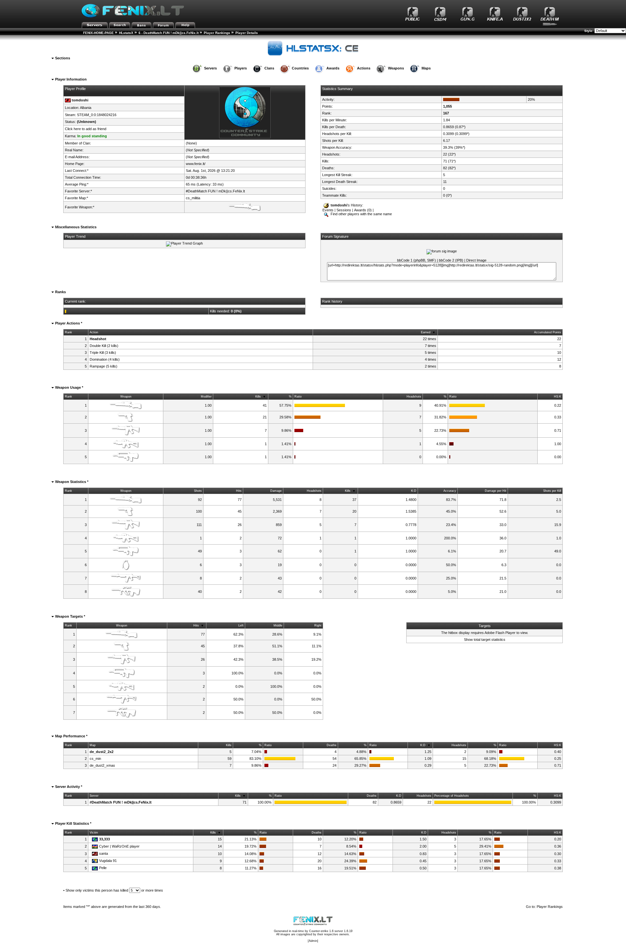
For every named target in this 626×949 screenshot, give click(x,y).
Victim (94, 832)
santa (103, 853)
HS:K (557, 396)
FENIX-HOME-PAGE (98, 33)
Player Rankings (217, 33)
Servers (210, 68)
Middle (278, 625)
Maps (426, 68)
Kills (258, 396)
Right (317, 625)
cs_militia (193, 198)
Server (94, 795)
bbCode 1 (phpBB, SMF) (416, 260)
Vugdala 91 (108, 861)
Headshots (414, 396)
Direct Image (476, 260)
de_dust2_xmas (102, 765)
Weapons (396, 68)
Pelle (103, 868)
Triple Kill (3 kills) (103, 352)
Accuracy (449, 490)
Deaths (331, 745)
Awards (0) (363, 210)
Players (240, 68)
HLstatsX (126, 33)
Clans (269, 68)
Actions (363, 68)
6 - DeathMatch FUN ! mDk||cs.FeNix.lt (169, 33)
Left (241, 625)
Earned (425, 332)
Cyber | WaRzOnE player (119, 846)
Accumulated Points (547, 332)
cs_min (95, 759)
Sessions (343, 210)
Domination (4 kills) (105, 359)
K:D (413, 490)
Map (93, 745)
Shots (198, 490)
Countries (300, 68)
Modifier (206, 396)
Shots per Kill (552, 490)
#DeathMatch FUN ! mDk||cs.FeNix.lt (215, 191)
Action (94, 332)
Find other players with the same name (361, 214)
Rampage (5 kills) (103, 366)
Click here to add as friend (85, 129)
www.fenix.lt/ (195, 164)
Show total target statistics (484, 639)
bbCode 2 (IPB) (451, 260)
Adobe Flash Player (499, 633)
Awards (332, 68)
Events (328, 210)
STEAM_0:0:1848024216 (96, 115)
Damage (276, 490)
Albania (85, 108)
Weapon (125, 396)
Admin (313, 940)
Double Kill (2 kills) (104, 346)
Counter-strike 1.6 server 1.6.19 (330, 931)
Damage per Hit (495, 490)
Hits (239, 490)
